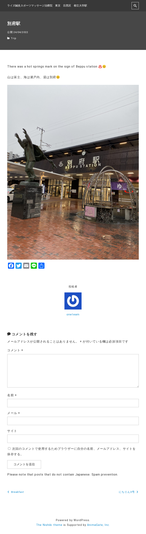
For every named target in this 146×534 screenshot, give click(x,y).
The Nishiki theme (49, 525)
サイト (12, 431)
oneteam (73, 314)
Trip (13, 38)
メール (13, 413)
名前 (12, 395)
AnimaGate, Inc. (98, 525)
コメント (15, 350)
